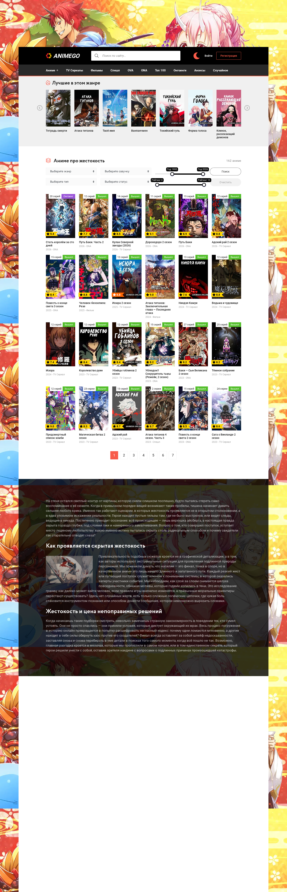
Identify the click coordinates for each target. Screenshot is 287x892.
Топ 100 (160, 70)
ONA (144, 70)
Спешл (115, 70)
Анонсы (199, 70)
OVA (130, 70)
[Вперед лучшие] (247, 108)
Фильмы (97, 70)
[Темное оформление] (196, 55)
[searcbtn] (96, 56)
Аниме (50, 70)
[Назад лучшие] (40, 108)
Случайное (220, 70)
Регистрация (228, 55)
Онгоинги (180, 70)
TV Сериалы (74, 70)
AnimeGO (66, 55)
